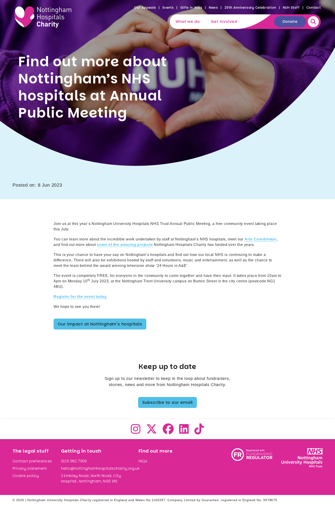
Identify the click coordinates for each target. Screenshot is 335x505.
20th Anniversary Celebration (250, 7)
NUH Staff (291, 7)
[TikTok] (199, 432)
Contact (313, 7)
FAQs (143, 461)
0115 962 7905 (74, 461)
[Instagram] (136, 432)
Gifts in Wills (191, 7)
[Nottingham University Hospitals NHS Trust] (301, 467)
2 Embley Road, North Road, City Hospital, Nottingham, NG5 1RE (91, 478)
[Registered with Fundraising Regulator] (251, 467)
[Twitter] (151, 432)
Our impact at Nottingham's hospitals (100, 324)
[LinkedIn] (184, 432)
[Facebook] (168, 432)
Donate (290, 21)
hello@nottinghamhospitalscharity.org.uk (100, 468)
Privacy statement (30, 468)
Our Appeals (145, 7)
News (213, 7)
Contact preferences (32, 461)
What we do (187, 21)
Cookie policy (26, 475)
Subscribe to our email (167, 402)
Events (168, 7)
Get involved (224, 21)
